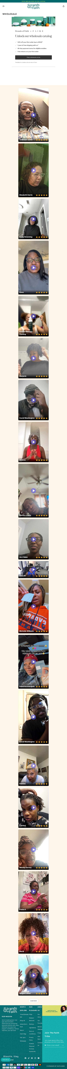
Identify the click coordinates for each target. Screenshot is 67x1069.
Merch (22, 1030)
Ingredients (32, 1027)
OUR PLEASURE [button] (33, 1008)
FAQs (30, 1014)
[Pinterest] (32, 1058)
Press (39, 1033)
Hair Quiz (22, 1037)
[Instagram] (35, 1058)
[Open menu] (5, 6)
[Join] (62, 1045)
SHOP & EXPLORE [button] (23, 1008)
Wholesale (23, 1041)
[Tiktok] (28, 1058)
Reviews (31, 1024)
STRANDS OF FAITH (54, 1066)
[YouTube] (38, 1058)
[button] (6, 1060)
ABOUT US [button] (40, 1008)
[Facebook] (25, 1058)
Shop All (22, 1020)
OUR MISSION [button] (7, 1016)
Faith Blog (23, 1034)
